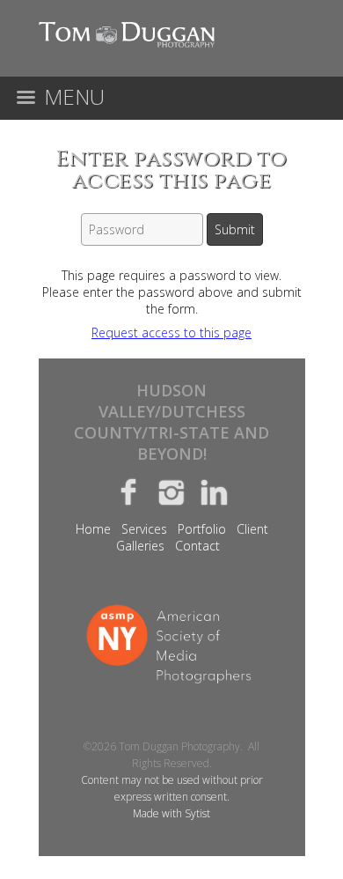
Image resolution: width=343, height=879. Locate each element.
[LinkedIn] (214, 491)
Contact (197, 545)
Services (144, 529)
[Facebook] (129, 491)
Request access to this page (171, 332)
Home (93, 529)
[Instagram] (172, 491)
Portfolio (202, 529)
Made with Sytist (171, 813)
